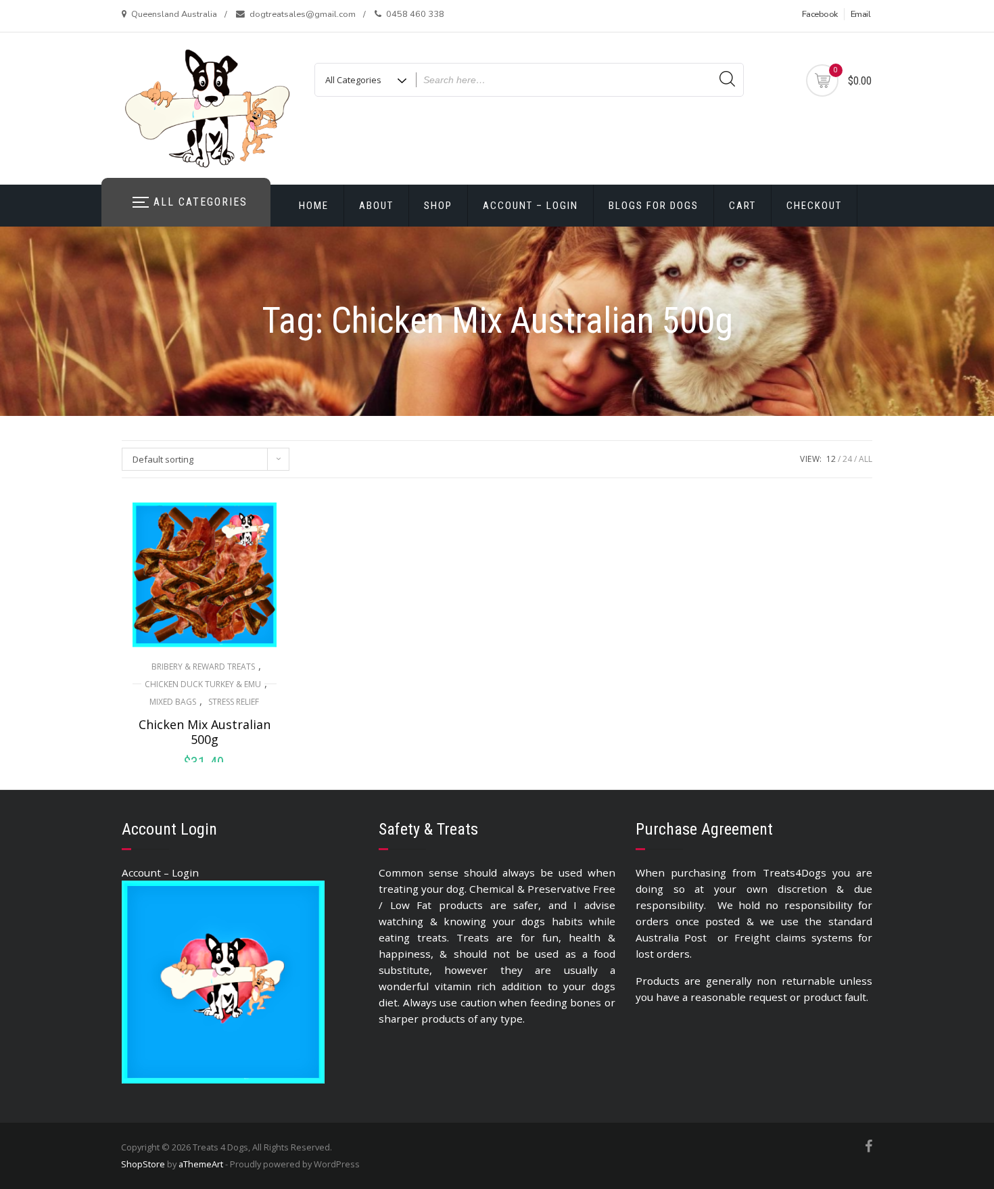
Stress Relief (233, 701)
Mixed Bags (172, 701)
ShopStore (143, 1164)
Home (314, 206)
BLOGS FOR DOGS (654, 206)
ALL (865, 459)
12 (831, 459)
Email (861, 14)
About (376, 206)
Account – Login (530, 206)
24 (847, 459)
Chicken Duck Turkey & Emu (203, 684)
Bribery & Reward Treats (203, 666)
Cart (742, 206)
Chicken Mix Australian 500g (204, 732)
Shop (438, 206)
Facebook (820, 14)
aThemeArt (201, 1164)
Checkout (814, 206)
